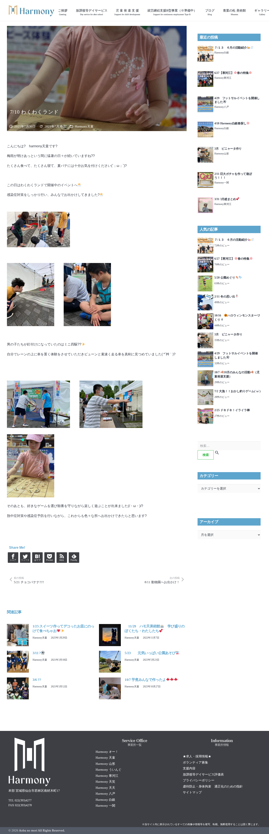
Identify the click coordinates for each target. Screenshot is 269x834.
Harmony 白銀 (105, 799)
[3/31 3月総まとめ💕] (205, 199)
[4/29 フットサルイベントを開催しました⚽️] (205, 98)
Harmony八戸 (221, 106)
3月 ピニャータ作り (228, 148)
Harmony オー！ (107, 751)
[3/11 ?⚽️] (18, 653)
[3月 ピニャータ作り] (205, 149)
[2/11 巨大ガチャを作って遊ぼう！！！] (205, 174)
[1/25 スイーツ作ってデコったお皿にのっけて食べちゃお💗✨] (18, 626)
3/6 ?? (37, 680)
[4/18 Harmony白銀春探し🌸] (205, 124)
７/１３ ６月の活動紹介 (230, 47)
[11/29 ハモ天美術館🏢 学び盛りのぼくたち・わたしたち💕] (110, 626)
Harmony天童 (84, 126)
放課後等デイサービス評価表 (203, 774)
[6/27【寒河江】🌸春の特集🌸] (205, 73)
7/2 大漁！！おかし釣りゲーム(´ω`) (237, 391)
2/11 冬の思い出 (224, 296)
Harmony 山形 (105, 763)
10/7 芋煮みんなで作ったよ (145, 680)
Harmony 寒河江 (107, 775)
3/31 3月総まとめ (225, 199)
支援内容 (189, 768)
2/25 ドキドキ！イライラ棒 (232, 410)
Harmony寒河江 (222, 77)
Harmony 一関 (105, 805)
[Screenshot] (31, 10)
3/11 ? (37, 653)
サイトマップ (192, 792)
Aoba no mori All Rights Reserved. (42, 830)
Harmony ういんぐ (108, 769)
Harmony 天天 (105, 787)
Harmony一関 (221, 182)
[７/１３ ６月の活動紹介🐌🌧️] (205, 48)
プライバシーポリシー (198, 780)
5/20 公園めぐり (224, 277)
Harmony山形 (221, 153)
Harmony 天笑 (105, 781)
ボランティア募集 (195, 762)
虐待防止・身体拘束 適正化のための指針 (213, 786)
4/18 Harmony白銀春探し (230, 123)
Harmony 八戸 (105, 793)
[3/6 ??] (18, 679)
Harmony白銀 (221, 52)
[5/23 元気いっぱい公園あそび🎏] (110, 653)
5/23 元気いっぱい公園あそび (150, 653)
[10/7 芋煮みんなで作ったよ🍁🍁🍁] (110, 679)
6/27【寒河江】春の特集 (231, 72)
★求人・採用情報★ (197, 756)
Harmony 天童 (105, 757)
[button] (110, 10)
